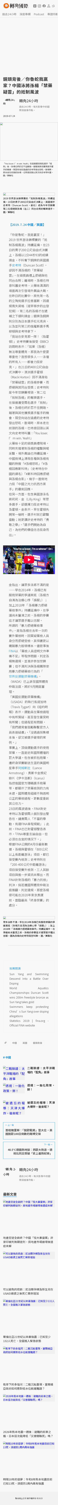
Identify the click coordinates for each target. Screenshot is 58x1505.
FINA (12, 651)
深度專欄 (25, 14)
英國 (25, 1042)
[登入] (48, 5)
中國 (14, 1042)
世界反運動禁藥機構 (23, 676)
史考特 (16, 265)
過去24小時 (9, 14)
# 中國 (7, 1057)
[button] (34, 5)
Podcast (39, 14)
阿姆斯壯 (24, 768)
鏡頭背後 (37, 1042)
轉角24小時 (28, 100)
